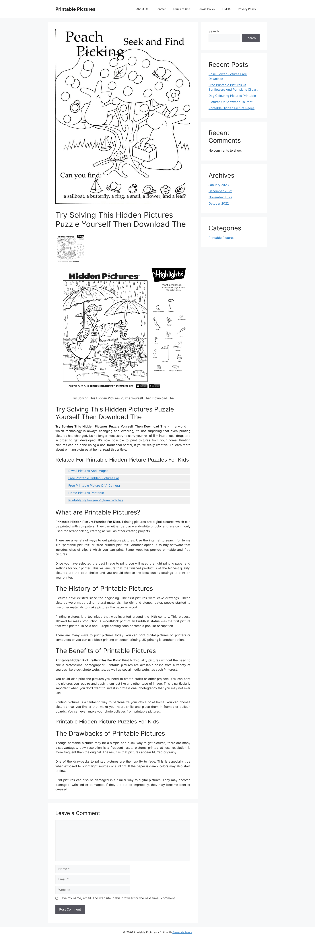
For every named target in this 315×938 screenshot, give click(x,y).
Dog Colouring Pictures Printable (232, 96)
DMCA (226, 9)
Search (214, 31)
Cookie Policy (206, 9)
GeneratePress (182, 932)
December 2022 (220, 191)
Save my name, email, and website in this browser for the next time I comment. (117, 898)
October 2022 (219, 203)
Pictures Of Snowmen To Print (230, 102)
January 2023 (219, 185)
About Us (142, 9)
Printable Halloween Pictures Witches (95, 500)
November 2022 (220, 197)
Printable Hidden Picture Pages (231, 108)
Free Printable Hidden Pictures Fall (93, 478)
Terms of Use (181, 9)
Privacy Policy (247, 9)
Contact (160, 9)
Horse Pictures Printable (86, 493)
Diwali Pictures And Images (88, 471)
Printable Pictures (75, 9)
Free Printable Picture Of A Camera (94, 485)
